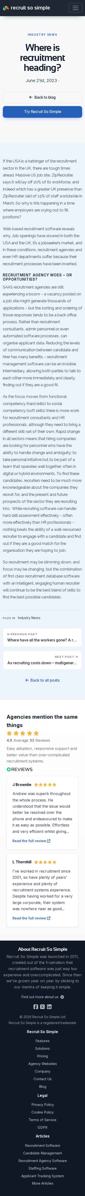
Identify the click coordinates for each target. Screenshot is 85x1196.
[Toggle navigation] (75, 8)
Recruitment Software (42, 1145)
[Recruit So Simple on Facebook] (36, 1007)
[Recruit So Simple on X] (42, 1007)
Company (42, 1071)
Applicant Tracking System (42, 1176)
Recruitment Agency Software (42, 1161)
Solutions (42, 1048)
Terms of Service (42, 1120)
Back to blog (44, 97)
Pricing (42, 1056)
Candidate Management (42, 1153)
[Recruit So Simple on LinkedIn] (48, 1007)
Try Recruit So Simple (42, 111)
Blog (42, 1086)
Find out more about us (40, 997)
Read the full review (30, 841)
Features (42, 1041)
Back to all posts (44, 680)
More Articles (42, 1183)
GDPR (42, 1127)
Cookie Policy (42, 1112)
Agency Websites (42, 1064)
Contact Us (43, 1079)
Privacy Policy (42, 1105)
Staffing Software (43, 1168)
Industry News (29, 618)
